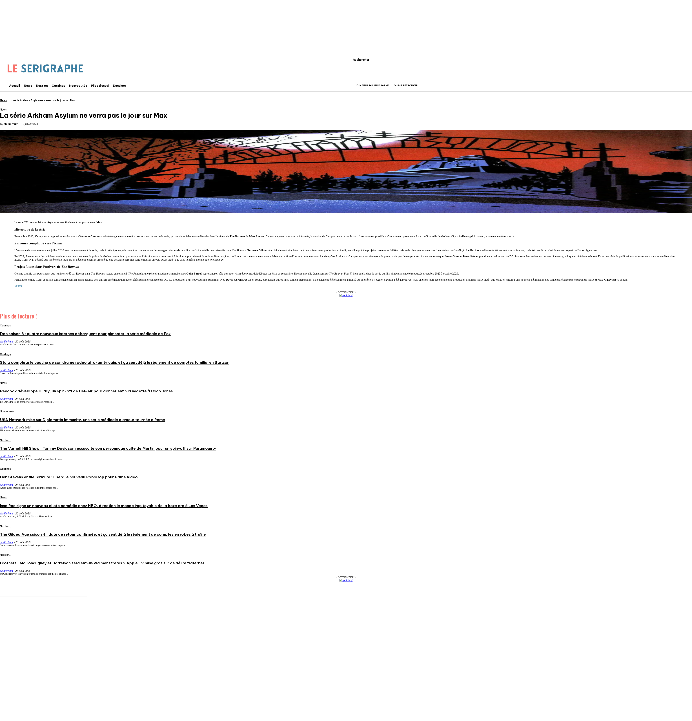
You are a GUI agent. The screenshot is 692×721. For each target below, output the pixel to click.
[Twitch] (36, 697)
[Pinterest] (74, 123)
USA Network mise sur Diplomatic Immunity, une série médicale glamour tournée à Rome (82, 419)
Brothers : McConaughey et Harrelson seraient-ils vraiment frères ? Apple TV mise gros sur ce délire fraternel (102, 563)
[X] (61, 123)
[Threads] (69, 697)
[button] (357, 59)
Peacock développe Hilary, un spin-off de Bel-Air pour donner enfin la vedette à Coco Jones (86, 391)
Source (18, 285)
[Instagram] (15, 697)
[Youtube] (47, 697)
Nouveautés (7, 411)
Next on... (5, 440)
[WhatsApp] (87, 123)
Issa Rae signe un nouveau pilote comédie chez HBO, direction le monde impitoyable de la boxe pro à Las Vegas (104, 505)
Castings (5, 325)
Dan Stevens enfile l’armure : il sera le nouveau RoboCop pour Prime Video (69, 477)
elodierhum (11, 124)
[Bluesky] (58, 697)
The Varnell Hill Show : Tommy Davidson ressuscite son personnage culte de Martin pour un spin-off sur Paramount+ (108, 448)
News (3, 100)
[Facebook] (48, 123)
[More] (100, 123)
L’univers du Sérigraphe (26, 684)
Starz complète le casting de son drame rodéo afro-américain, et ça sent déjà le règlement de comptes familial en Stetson (114, 362)
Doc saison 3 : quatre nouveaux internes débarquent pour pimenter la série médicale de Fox (85, 333)
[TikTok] (26, 697)
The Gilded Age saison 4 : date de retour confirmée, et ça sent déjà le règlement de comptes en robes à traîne (103, 534)
